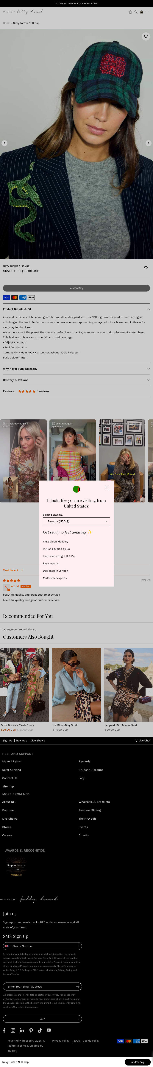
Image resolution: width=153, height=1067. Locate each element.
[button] (106, 487)
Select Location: (53, 514)
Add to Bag (137, 1062)
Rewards (21, 740)
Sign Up (8, 740)
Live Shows (38, 740)
